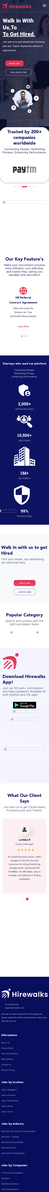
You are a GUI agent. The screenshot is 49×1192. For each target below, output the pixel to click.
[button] (14, 186)
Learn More (23, 326)
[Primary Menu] (44, 6)
